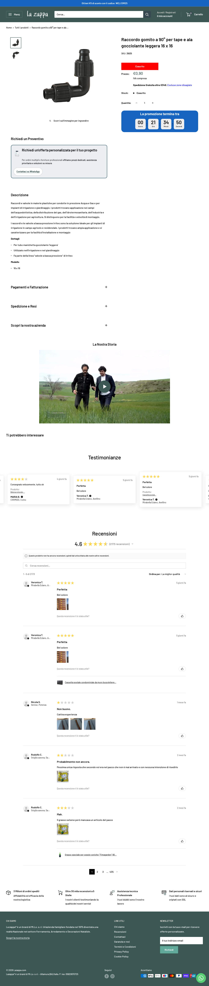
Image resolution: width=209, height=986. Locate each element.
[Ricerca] (147, 14)
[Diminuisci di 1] (136, 103)
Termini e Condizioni (125, 946)
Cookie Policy (121, 956)
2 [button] (97, 871)
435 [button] (112, 871)
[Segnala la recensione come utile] (182, 616)
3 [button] (103, 871)
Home (9, 27)
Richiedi (169, 949)
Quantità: (126, 102)
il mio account (164, 15)
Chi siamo (119, 926)
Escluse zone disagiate (179, 84)
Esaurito (139, 66)
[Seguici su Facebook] (106, 976)
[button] (22, 497)
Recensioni (120, 931)
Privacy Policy (121, 951)
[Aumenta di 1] (152, 103)
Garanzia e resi (122, 941)
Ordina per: (155, 574)
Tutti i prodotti (22, 27)
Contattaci (119, 936)
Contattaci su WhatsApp (28, 171)
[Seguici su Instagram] (112, 976)
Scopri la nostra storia (18, 937)
